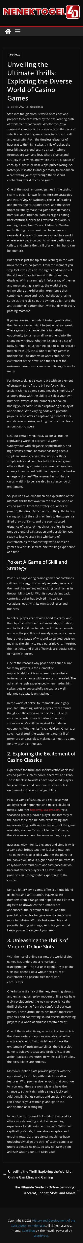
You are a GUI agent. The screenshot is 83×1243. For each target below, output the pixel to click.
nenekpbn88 (36, 106)
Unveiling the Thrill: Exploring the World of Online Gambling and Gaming (40, 1174)
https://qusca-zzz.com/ (45, 810)
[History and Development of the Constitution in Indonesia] (8, 31)
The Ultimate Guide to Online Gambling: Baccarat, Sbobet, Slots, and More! (44, 1190)
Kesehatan (14, 55)
